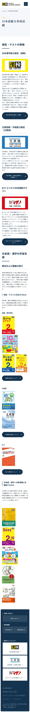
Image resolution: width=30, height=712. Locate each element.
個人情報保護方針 (7, 688)
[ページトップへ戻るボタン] (26, 708)
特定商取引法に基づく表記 (10, 691)
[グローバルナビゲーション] (26, 4)
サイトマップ (16, 699)
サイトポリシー (7, 699)
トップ (5, 11)
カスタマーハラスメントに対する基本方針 (14, 695)
